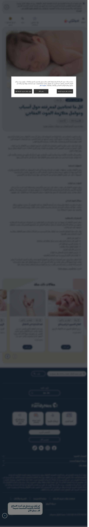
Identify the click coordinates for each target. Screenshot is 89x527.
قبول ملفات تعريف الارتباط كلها (23, 91)
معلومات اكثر (43, 85)
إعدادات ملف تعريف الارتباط (65, 91)
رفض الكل (41, 91)
